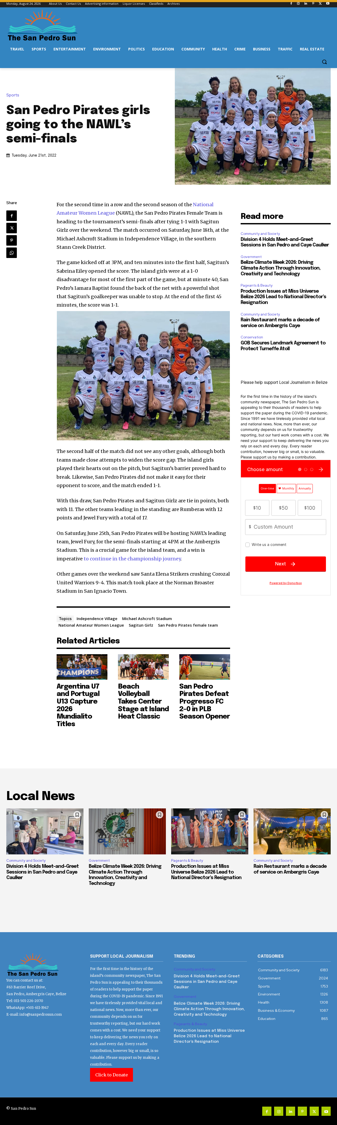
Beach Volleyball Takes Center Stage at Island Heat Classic (143, 701)
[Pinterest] (313, 4)
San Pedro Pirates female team (188, 625)
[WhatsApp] (11, 252)
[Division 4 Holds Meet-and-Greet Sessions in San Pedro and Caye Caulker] (44, 831)
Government (251, 257)
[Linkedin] (306, 4)
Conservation (252, 337)
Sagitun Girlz (141, 625)
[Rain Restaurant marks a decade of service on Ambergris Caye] (292, 831)
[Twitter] (320, 4)
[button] (324, 61)
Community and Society (260, 233)
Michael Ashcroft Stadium (147, 618)
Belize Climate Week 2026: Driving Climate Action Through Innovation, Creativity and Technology (280, 268)
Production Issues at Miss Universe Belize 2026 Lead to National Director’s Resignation (283, 297)
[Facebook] (291, 4)
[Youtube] (328, 4)
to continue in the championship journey (132, 559)
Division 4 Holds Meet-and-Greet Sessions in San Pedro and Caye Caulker (42, 872)
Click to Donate (111, 1074)
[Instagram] (298, 4)
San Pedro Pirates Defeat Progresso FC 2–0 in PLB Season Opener (204, 701)
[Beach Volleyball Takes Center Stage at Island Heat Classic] (143, 667)
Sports (12, 95)
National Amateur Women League (91, 625)
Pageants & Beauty (256, 285)
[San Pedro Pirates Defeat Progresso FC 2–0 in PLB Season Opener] (204, 667)
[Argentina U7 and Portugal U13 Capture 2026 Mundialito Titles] (82, 667)
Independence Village (97, 618)
